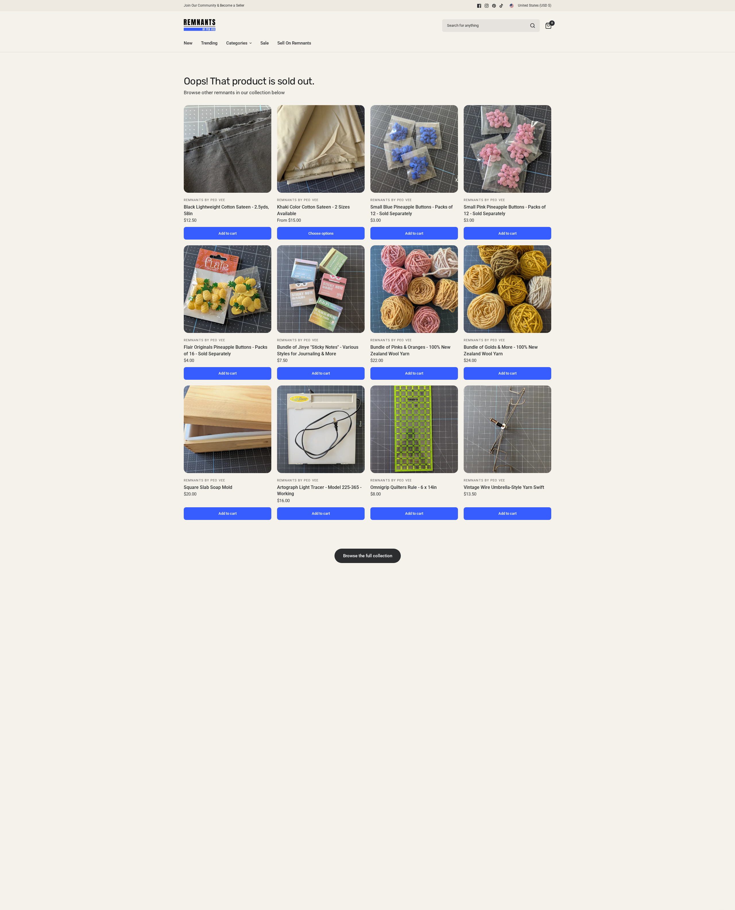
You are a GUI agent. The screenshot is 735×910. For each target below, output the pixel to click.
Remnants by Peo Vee (204, 200)
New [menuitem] (188, 43)
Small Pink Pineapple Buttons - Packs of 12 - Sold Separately (505, 210)
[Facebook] (479, 5)
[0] (547, 25)
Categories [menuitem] (236, 43)
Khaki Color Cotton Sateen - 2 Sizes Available (313, 210)
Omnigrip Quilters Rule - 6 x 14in (403, 487)
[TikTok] (501, 5)
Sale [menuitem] (264, 43)
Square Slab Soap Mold (208, 487)
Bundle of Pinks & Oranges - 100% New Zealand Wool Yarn (410, 350)
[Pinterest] (494, 5)
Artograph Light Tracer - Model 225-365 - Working (319, 490)
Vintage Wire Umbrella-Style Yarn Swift (504, 487)
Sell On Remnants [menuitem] (294, 43)
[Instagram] (486, 5)
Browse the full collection (367, 555)
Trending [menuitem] (209, 43)
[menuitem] (215, 5)
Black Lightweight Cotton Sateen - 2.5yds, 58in (226, 210)
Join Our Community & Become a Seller (214, 5)
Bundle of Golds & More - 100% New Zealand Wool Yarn (501, 350)
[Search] (532, 25)
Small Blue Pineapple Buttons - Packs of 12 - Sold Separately (411, 210)
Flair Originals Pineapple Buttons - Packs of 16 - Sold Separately (225, 350)
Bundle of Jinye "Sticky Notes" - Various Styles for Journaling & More (317, 350)
